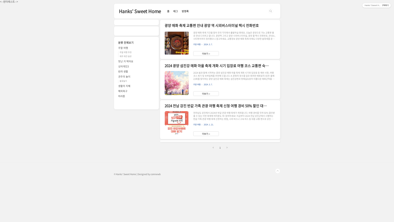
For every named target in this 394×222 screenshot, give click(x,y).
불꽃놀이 (123, 80)
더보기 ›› (206, 53)
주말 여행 (123, 48)
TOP (277, 171)
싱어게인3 (123, 66)
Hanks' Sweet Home (140, 11)
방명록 (185, 11)
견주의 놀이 (124, 76)
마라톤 (121, 96)
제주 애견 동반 (126, 56)
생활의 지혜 (124, 86)
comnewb (156, 174)
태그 (175, 11)
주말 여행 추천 (126, 52)
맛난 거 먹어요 (125, 61)
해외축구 (122, 91)
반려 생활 (123, 71)
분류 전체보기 (126, 42)
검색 (270, 11)
